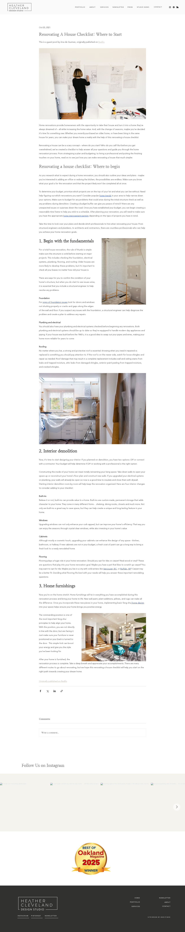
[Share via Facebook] (40, 691)
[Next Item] (176, 807)
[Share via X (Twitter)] (47, 691)
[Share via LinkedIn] (54, 691)
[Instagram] (170, 7)
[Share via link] (61, 691)
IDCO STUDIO (165, 917)
